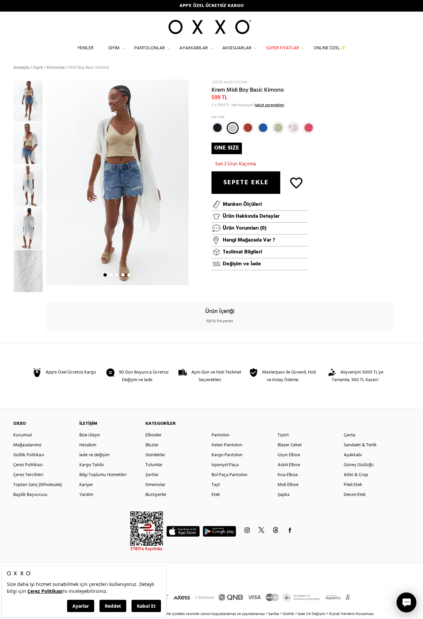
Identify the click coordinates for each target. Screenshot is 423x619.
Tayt (216, 485)
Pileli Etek (353, 485)
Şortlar (152, 475)
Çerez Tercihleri (28, 475)
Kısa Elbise (288, 475)
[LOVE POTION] (309, 128)
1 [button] (105, 275)
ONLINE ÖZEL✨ (330, 48)
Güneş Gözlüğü (359, 465)
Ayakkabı (353, 455)
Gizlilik (289, 614)
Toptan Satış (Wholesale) (37, 485)
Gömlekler (155, 455)
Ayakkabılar (193, 48)
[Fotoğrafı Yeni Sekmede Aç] (184, 83)
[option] (29, 100)
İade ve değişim (94, 455)
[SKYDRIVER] (263, 128)
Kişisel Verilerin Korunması (351, 614)
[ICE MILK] (233, 128)
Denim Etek (355, 495)
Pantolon (221, 435)
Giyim (114, 48)
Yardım (86, 495)
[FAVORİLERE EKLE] (296, 182)
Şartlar (274, 614)
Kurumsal (22, 435)
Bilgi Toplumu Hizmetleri (103, 475)
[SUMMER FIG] (248, 128)
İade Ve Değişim (312, 614)
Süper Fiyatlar (282, 48)
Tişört (283, 435)
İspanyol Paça (225, 465)
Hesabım (87, 445)
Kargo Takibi (91, 465)
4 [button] (123, 275)
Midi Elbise (288, 485)
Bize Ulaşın (89, 435)
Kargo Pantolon (227, 455)
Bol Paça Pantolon (230, 475)
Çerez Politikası (28, 465)
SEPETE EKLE (246, 182)
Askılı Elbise (289, 465)
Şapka (283, 495)
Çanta (349, 435)
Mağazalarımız (27, 445)
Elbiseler (153, 435)
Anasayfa (21, 67)
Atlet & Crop (356, 475)
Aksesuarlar (236, 48)
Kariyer (86, 485)
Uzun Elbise (289, 455)
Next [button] (49, 182)
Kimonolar (155, 485)
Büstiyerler (156, 495)
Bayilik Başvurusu (30, 495)
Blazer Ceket (290, 445)
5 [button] (129, 275)
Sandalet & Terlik (360, 445)
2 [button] (111, 275)
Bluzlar (152, 445)
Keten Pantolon (227, 445)
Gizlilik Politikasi (28, 455)
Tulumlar (154, 465)
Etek (216, 495)
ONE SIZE (226, 148)
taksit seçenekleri (269, 105)
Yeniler (85, 48)
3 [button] (117, 275)
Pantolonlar (149, 48)
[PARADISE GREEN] (278, 128)
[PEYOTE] (293, 128)
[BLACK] (217, 128)
